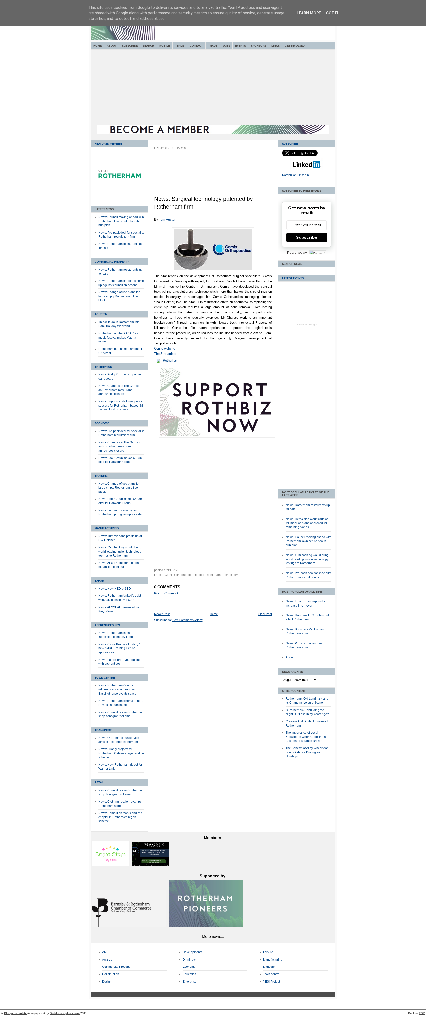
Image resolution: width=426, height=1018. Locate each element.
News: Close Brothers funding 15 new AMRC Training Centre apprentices (120, 648)
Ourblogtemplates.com (65, 1013)
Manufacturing (107, 528)
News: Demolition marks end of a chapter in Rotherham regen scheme (120, 817)
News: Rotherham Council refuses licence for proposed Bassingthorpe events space (117, 689)
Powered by (297, 252)
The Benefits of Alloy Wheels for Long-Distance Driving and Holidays (307, 752)
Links (275, 45)
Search (148, 45)
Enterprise (103, 366)
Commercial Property (112, 261)
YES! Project (271, 981)
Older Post (265, 614)
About (112, 45)
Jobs (226, 45)
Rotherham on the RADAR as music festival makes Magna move (118, 337)
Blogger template (15, 1013)
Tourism (101, 314)
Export (100, 580)
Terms (179, 45)
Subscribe (130, 45)
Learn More (309, 13)
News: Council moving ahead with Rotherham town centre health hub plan (121, 221)
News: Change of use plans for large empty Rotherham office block (119, 296)
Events (240, 45)
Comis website (164, 348)
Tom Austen (167, 219)
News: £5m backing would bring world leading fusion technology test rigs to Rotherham (119, 551)
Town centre (271, 974)
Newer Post (162, 614)
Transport (103, 730)
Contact (196, 45)
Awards (107, 959)
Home (97, 45)
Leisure (268, 952)
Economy (102, 423)
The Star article (165, 354)
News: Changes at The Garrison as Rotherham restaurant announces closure (119, 390)
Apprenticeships (107, 625)
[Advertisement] (213, 87)
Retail (99, 782)
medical (199, 575)
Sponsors (258, 45)
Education (189, 974)
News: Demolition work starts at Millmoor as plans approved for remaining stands (307, 523)
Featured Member (108, 143)
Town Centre (105, 677)
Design (107, 981)
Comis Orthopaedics (178, 575)
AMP (105, 952)
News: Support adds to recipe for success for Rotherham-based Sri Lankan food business (120, 405)
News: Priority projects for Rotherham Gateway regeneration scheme (121, 753)
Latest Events (293, 278)
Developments (192, 952)
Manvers (269, 966)
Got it (332, 13)
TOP (422, 1013)
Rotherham (170, 360)
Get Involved (295, 45)
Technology (230, 575)
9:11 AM (172, 570)
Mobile (164, 45)
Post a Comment (166, 593)
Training (101, 475)
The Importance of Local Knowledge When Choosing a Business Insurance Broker (306, 737)
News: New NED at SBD (114, 588)
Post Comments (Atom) (187, 620)
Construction (110, 974)
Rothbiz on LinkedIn (295, 175)
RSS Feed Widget (307, 324)
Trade (212, 45)
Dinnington (190, 959)
